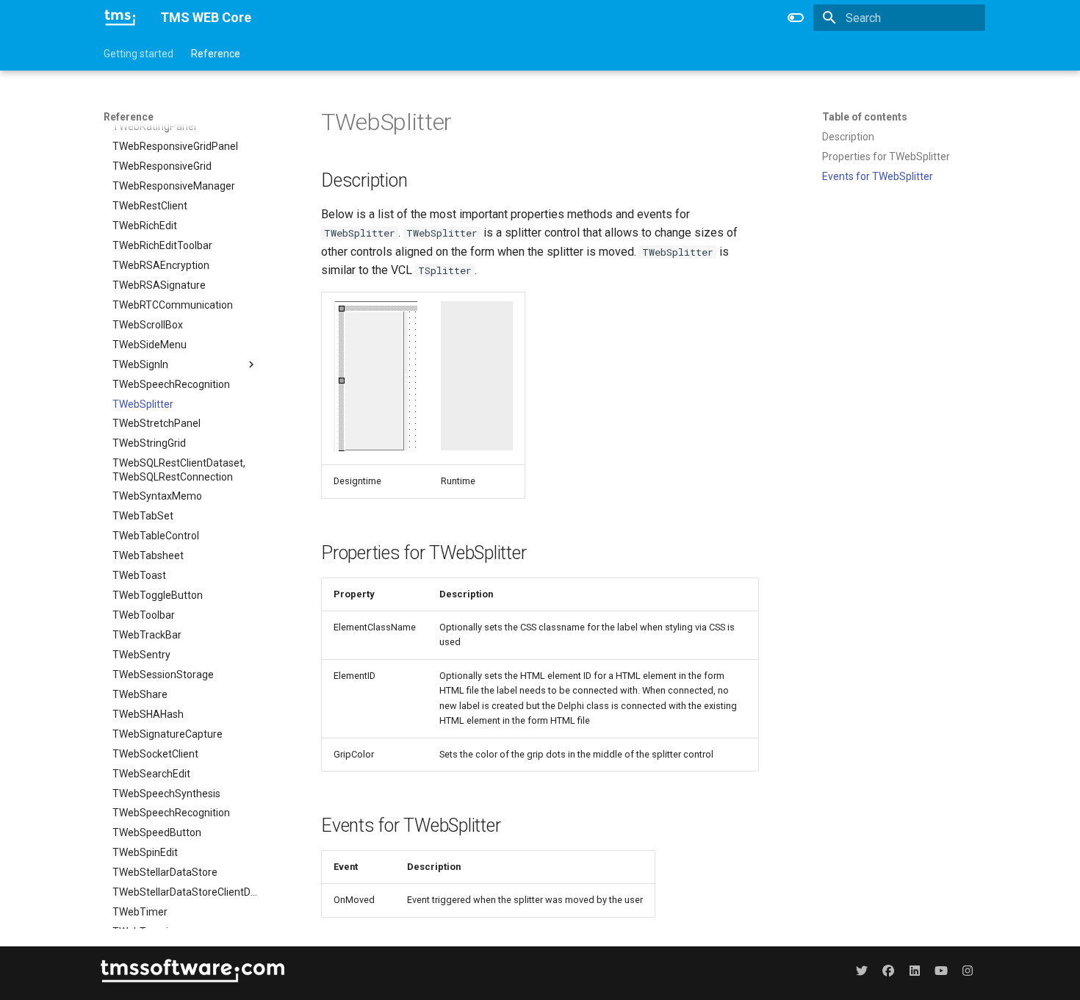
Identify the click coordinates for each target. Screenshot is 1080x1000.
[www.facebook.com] (888, 970)
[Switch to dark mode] (795, 17)
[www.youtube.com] (941, 970)
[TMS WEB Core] (120, 17)
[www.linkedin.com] (914, 970)
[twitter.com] (862, 970)
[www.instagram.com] (967, 970)
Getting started (138, 54)
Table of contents (864, 117)
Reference (215, 54)
